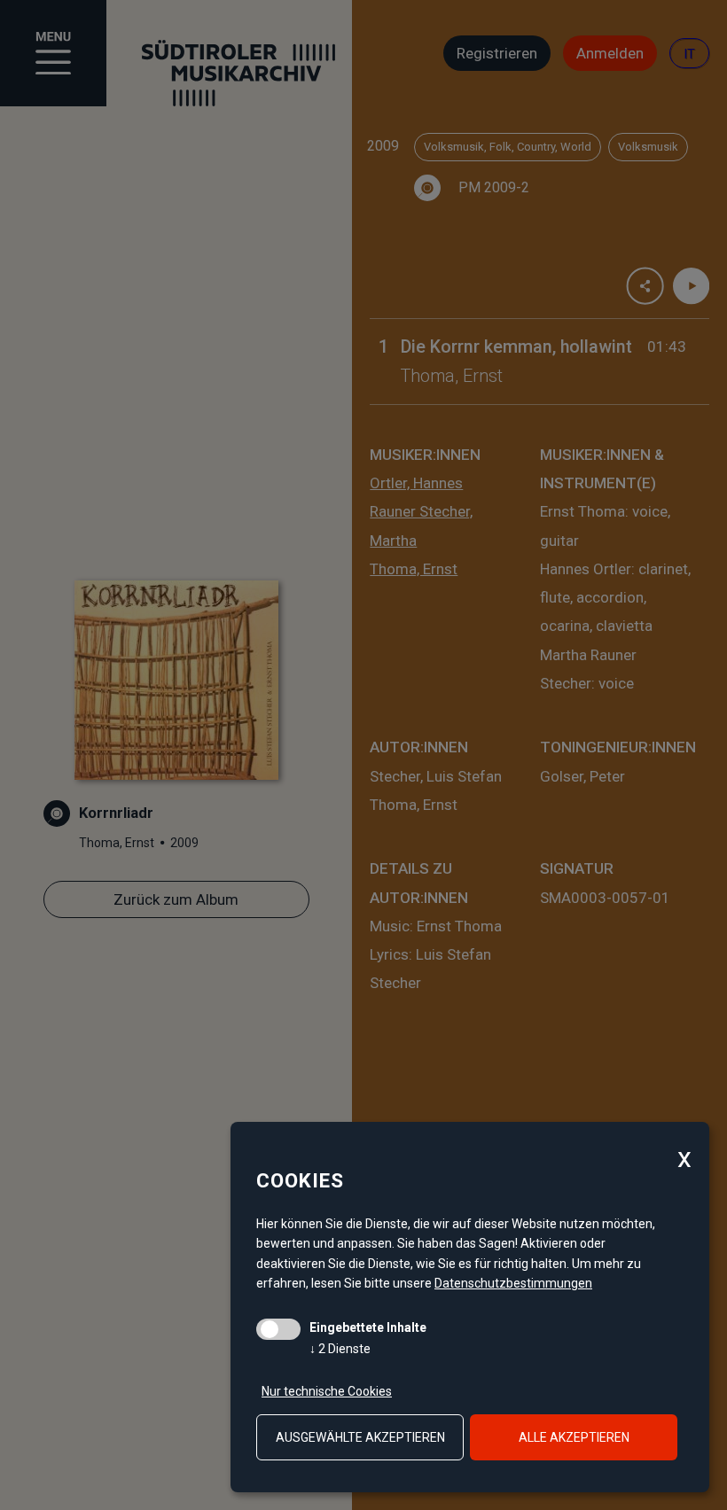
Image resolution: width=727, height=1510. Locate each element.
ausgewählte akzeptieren (360, 1437)
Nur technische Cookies (327, 1391)
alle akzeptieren (574, 1437)
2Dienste (340, 1349)
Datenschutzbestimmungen (513, 1283)
